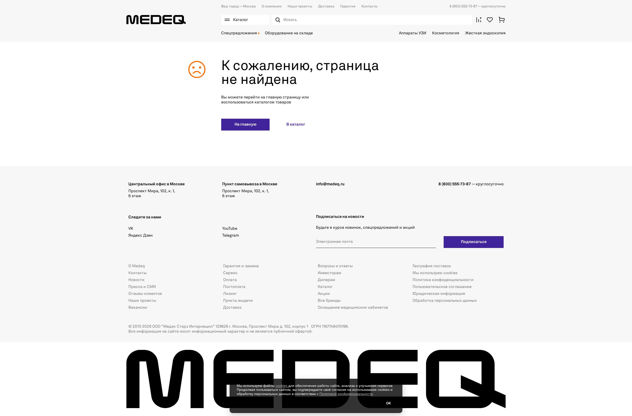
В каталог (295, 125)
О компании (272, 6)
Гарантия (348, 6)
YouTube (229, 229)
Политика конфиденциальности (443, 280)
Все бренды (329, 301)
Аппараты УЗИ (412, 33)
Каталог (325, 287)
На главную (246, 125)
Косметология (445, 33)
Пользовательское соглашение (442, 287)
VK (130, 229)
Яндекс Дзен (140, 236)
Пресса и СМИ (142, 287)
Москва (238, 6)
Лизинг (230, 294)
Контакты (369, 6)
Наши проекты (300, 6)
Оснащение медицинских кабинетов (353, 308)
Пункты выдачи (238, 301)
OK (388, 403)
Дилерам (326, 280)
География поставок (432, 266)
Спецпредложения (239, 33)
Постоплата (234, 287)
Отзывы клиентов (145, 294)
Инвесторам (329, 273)
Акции (324, 294)
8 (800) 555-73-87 (463, 6)
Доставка (326, 6)
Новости (136, 280)
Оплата (230, 280)
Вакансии (137, 308)
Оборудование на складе (289, 33)
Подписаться (474, 242)
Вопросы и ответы (335, 266)
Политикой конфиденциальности (346, 394)
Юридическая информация (439, 294)
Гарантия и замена (241, 266)
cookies (282, 386)
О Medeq (136, 266)
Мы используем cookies (435, 273)
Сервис (230, 273)
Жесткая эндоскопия (485, 33)
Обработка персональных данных (445, 301)
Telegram (230, 236)
